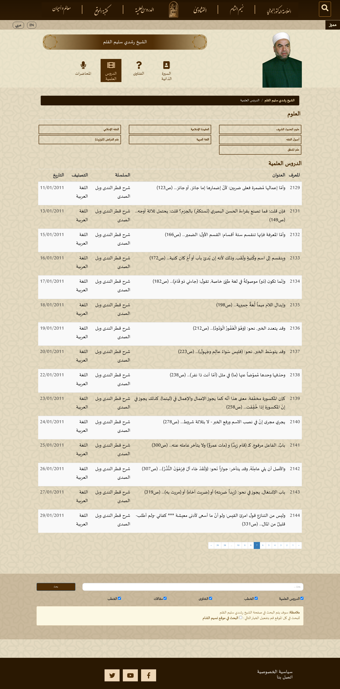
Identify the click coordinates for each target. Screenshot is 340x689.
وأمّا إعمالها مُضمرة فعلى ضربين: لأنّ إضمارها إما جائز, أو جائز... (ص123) (221, 188)
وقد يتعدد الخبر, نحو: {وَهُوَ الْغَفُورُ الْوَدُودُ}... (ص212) (239, 328)
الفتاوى (138, 73)
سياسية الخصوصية (275, 672)
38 (225, 545)
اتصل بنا (285, 677)
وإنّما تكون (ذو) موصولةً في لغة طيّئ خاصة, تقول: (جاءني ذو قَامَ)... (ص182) (219, 281)
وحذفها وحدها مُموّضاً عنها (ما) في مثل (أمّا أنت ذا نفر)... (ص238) (227, 375)
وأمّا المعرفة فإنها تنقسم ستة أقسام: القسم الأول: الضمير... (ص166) (225, 235)
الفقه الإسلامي (111, 129)
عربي (18, 25)
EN (32, 25)
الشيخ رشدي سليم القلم (280, 100)
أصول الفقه (292, 139)
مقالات (158, 598)
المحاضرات (83, 73)
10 (238, 545)
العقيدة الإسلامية (200, 129)
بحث (56, 587)
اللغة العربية (203, 139)
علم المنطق (293, 149)
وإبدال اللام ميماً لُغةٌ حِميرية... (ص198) (250, 305)
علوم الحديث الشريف (287, 129)
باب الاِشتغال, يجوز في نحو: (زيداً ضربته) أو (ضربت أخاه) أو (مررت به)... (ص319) (214, 492)
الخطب (249, 598)
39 (217, 545)
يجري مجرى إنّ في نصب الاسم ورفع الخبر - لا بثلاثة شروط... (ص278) (224, 422)
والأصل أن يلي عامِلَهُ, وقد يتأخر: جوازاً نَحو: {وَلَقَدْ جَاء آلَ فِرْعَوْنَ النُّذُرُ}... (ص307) (213, 469)
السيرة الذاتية (166, 76)
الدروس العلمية (111, 76)
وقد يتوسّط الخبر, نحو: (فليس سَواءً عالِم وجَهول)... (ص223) (231, 352)
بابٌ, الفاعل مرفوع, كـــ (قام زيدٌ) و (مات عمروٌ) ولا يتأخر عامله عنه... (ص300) (218, 445)
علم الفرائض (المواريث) (107, 139)
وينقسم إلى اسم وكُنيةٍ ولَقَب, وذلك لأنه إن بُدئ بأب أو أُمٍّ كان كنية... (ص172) (217, 258)
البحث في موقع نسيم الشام (220, 618)
